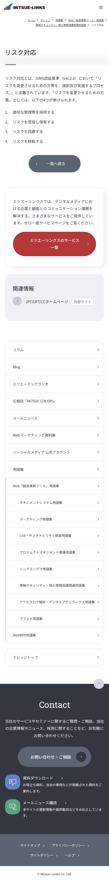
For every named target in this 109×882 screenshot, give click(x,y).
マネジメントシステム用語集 (41, 502)
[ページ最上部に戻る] (99, 684)
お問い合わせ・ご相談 (50, 757)
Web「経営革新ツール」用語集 (86, 20)
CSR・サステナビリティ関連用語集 (45, 535)
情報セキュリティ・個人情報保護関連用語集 (61, 25)
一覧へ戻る (55, 163)
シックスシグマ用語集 (36, 568)
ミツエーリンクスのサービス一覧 (54, 244)
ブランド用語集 (31, 618)
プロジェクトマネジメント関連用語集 (48, 552)
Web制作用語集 (24, 635)
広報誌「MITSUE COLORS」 (35, 400)
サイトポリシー (41, 855)
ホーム (31, 20)
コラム (18, 349)
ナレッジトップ (25, 657)
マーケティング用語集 (36, 519)
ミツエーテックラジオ (30, 383)
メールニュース (25, 418)
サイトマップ (30, 845)
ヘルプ (70, 855)
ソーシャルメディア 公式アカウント (41, 452)
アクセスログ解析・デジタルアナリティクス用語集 (57, 602)
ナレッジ (45, 20)
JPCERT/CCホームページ (58, 301)
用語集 (59, 20)
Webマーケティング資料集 (34, 434)
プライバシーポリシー (68, 845)
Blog (16, 366)
